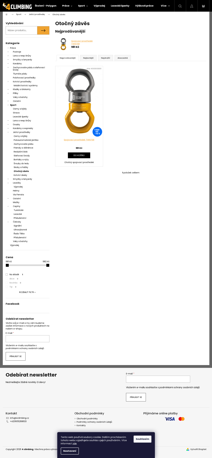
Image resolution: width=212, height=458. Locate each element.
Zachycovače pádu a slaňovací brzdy (29, 68)
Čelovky (17, 221)
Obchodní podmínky (87, 418)
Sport (13, 105)
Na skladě (16, 274)
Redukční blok (21, 151)
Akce (13, 278)
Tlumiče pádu (20, 73)
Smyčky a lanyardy (22, 59)
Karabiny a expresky (23, 128)
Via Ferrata (18, 194)
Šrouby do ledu (21, 163)
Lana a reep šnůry (22, 55)
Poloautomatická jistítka (26, 140)
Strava (16, 112)
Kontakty (81, 425)
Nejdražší (105, 58)
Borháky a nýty (21, 159)
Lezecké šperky (20, 116)
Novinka (15, 282)
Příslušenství (20, 218)
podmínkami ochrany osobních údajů (25, 348)
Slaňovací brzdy (22, 155)
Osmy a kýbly (20, 108)
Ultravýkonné (20, 229)
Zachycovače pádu (23, 144)
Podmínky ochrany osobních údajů (94, 421)
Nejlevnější (88, 58)
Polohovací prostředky (24, 77)
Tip (12, 286)
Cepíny (16, 206)
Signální (18, 225)
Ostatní (17, 101)
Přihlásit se (16, 356)
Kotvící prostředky (22, 81)
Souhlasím (142, 439)
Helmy (16, 190)
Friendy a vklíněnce (23, 147)
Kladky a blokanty (22, 89)
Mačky (16, 202)
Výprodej (18, 186)
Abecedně (123, 58)
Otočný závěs (21, 171)
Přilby (15, 93)
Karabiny (17, 63)
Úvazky (16, 124)
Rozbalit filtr (26, 292)
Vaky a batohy (20, 97)
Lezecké (18, 214)
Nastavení (69, 451)
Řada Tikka (19, 233)
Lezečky (17, 182)
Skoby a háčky (21, 167)
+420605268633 (18, 421)
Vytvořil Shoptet (198, 449)
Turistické (18, 210)
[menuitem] (45, 6)
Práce (13, 48)
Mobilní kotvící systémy (26, 85)
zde (75, 443)
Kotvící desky (20, 175)
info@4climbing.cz (19, 418)
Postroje (17, 51)
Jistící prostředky (21, 132)
